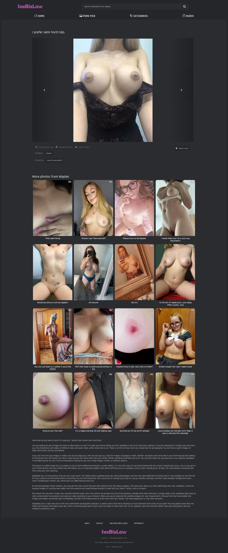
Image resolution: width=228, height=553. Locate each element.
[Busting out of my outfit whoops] (134, 400)
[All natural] (93, 272)
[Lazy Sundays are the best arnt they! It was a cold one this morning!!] (175, 400)
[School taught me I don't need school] (175, 336)
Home (41, 16)
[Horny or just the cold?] (52, 400)
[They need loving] (52, 208)
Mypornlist (138, 523)
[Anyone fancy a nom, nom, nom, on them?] (134, 336)
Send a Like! (183, 148)
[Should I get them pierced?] (93, 208)
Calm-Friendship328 (54, 160)
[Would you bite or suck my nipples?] (52, 272)
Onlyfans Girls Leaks (118, 523)
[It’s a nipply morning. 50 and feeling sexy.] (93, 400)
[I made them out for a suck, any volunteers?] (175, 208)
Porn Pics (89, 16)
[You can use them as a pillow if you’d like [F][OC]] (52, 336)
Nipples (49, 153)
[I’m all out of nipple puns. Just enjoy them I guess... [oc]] (175, 272)
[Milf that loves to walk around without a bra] (93, 336)
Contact (99, 523)
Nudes (190, 16)
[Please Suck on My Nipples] (134, 208)
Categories (141, 16)
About (87, 523)
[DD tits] (134, 272)
